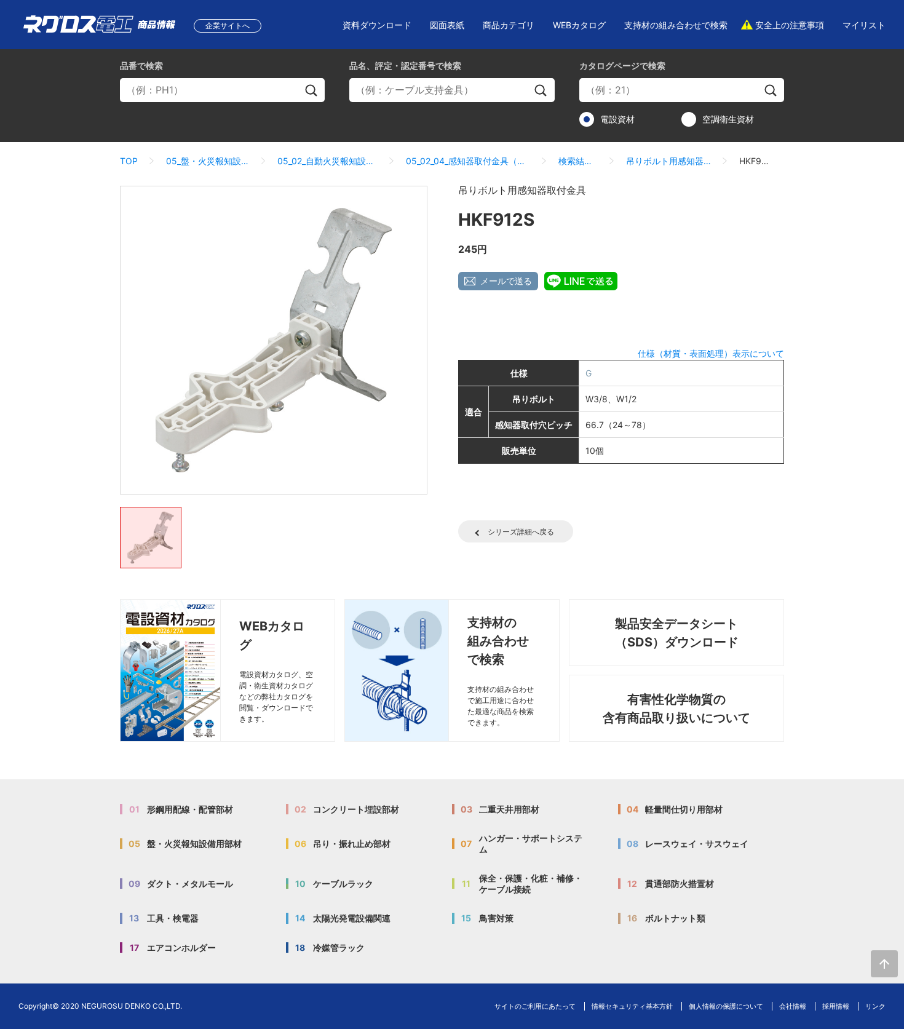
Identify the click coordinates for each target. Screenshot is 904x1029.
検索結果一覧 (578, 161)
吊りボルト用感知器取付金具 (668, 161)
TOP (129, 161)
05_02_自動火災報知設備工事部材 (327, 161)
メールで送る (506, 281)
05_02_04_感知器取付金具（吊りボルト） (468, 161)
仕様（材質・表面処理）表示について (711, 353)
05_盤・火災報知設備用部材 (207, 161)
